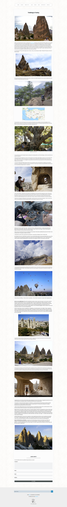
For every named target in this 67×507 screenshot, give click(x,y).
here (29, 494)
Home (18, 4)
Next (53, 138)
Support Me (43, 4)
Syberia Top (32, 42)
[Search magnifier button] (52, 491)
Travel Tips (27, 4)
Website (15, 477)
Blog (32, 4)
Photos (22, 4)
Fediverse (36, 496)
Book (39, 4)
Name (15, 470)
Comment (16, 461)
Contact (48, 4)
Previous (13, 138)
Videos (35, 4)
